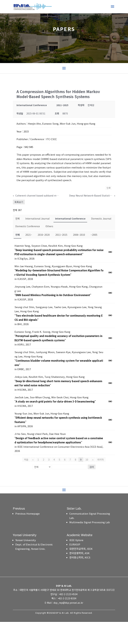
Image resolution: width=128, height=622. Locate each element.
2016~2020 (44, 234)
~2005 (94, 234)
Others (49, 226)
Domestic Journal (101, 218)
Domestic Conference (27, 226)
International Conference (70, 218)
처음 (26, 459)
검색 (92, 467)
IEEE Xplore (76, 540)
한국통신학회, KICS (79, 557)
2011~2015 (61, 234)
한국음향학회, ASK (79, 553)
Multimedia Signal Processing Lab (89, 522)
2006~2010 (79, 234)
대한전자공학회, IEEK (80, 548)
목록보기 (18, 202)
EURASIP (74, 544)
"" (59, 252)
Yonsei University (25, 540)
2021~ (28, 234)
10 (87, 459)
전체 (17, 218)
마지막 (100, 459)
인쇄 (108, 187)
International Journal (37, 218)
